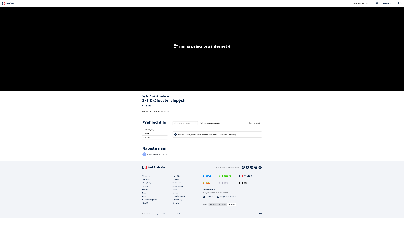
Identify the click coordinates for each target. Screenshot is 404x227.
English (158, 214)
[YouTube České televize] (251, 167)
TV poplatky (146, 183)
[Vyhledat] (195, 123)
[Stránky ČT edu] (243, 183)
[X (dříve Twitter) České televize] (256, 167)
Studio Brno (177, 183)
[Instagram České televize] (243, 167)
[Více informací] (229, 47)
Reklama (176, 179)
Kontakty (176, 203)
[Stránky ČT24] (207, 177)
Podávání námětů (179, 196)
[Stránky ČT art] (223, 183)
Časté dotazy (177, 200)
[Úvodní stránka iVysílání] (10, 3)
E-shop (144, 196)
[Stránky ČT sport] (225, 177)
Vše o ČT (145, 203)
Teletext (145, 186)
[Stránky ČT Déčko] (206, 183)
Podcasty (145, 189)
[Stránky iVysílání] (245, 177)
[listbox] (222, 204)
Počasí (144, 193)
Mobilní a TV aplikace (149, 200)
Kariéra (175, 193)
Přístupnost (180, 214)
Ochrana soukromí (168, 214)
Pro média (176, 176)
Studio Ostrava (178, 186)
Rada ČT (175, 189)
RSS (260, 214)
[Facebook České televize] (247, 167)
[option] (213, 204)
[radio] (154, 130)
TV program (146, 176)
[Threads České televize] (260, 167)
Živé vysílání (146, 179)
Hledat (377, 3)
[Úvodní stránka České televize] (154, 167)
